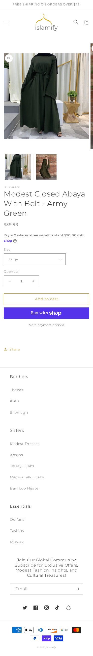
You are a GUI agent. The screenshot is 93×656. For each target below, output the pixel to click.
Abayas (16, 455)
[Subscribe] (77, 589)
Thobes (16, 390)
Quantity (11, 271)
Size (7, 249)
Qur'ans (17, 519)
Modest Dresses (24, 443)
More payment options (46, 325)
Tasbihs (17, 530)
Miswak (17, 542)
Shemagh (19, 412)
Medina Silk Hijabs (27, 477)
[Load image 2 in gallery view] (46, 167)
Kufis (14, 401)
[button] (6, 22)
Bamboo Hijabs (24, 488)
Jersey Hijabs (22, 466)
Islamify (51, 647)
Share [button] (14, 349)
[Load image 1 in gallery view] (18, 167)
